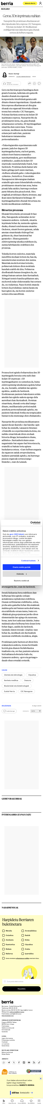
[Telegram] (9, 1062)
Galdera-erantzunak (8, 1028)
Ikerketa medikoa (11, 680)
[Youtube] (29, 1062)
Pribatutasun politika (8, 1040)
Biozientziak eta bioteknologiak (16, 686)
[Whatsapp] (4, 1062)
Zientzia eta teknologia (13, 675)
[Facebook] (19, 1062)
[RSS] (34, 1062)
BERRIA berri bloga (8, 1024)
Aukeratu (20, 574)
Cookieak (5, 1042)
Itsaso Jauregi (14, 74)
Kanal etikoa (5, 1045)
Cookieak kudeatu (28, 560)
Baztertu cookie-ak (21, 580)
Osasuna (27, 680)
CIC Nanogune (26, 691)
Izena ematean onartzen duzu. (22, 958)
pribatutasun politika (22, 958)
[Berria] (7, 1003)
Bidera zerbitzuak (7, 1052)
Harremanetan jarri (8, 1015)
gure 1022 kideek (17, 534)
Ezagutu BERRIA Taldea (9, 1022)
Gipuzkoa (32, 675)
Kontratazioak (6, 1029)
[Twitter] (14, 1062)
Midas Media (6, 1054)
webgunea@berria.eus (17, 1012)
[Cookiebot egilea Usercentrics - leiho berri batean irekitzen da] (30, 522)
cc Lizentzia (5, 1044)
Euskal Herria (9, 691)
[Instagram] (24, 1062)
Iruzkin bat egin (10, 711)
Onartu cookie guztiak (21, 567)
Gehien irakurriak (12, 798)
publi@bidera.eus (15, 1014)
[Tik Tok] (39, 1062)
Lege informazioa (7, 1038)
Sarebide (5, 1031)
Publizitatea (5, 1026)
